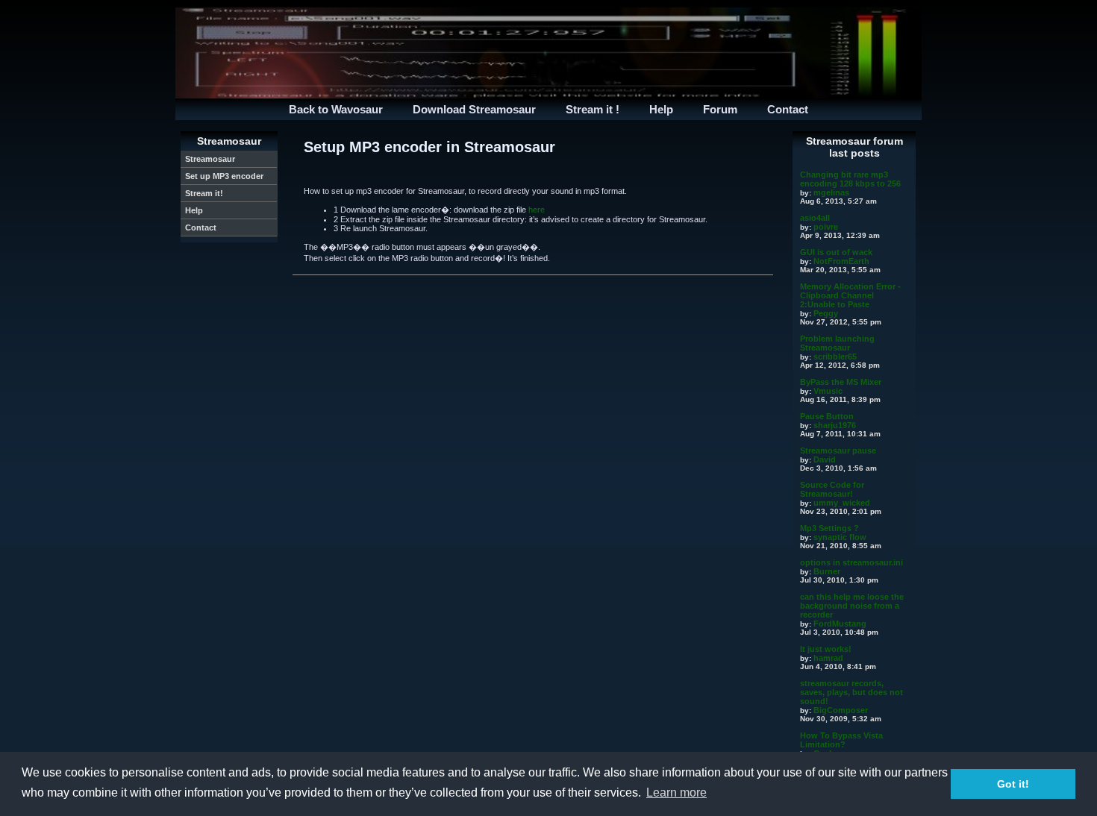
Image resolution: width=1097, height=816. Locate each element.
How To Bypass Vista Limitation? (841, 740)
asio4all (815, 217)
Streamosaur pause (838, 450)
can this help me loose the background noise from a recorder (852, 605)
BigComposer (840, 710)
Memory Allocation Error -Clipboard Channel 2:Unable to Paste (850, 295)
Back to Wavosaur (336, 109)
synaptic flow (839, 537)
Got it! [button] (1013, 784)
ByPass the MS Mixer (840, 381)
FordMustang (839, 623)
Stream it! (204, 193)
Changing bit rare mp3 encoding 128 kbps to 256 (850, 179)
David (824, 459)
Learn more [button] (676, 792)
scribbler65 (835, 356)
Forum (720, 109)
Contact (787, 109)
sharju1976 (834, 425)
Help (661, 109)
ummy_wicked (841, 502)
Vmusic (828, 390)
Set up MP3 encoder (224, 176)
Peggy (825, 313)
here (536, 209)
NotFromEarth (841, 261)
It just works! (825, 648)
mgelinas (831, 192)
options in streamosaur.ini (851, 562)
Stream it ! (592, 109)
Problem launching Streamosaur (837, 343)
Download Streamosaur (474, 109)
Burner (826, 571)
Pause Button (827, 416)
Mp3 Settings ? (829, 528)
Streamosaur (210, 158)
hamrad (828, 657)
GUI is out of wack (836, 252)
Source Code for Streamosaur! (832, 489)
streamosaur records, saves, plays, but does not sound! (851, 692)
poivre (825, 226)
